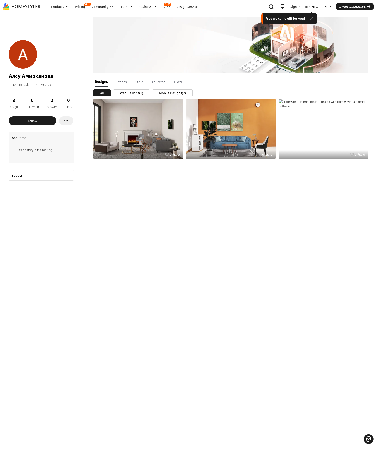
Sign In (295, 6)
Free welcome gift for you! (285, 18)
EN (325, 6)
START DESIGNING (352, 6)
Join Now (311, 6)
